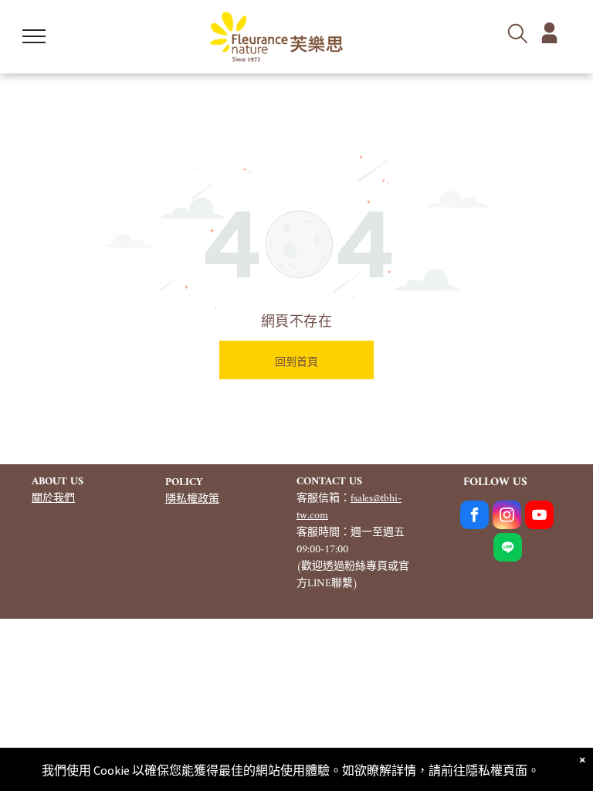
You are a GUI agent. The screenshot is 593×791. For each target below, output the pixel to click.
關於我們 (53, 498)
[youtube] (539, 517)
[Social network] (507, 549)
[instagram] (507, 517)
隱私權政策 (192, 499)
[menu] (34, 36)
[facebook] (474, 517)
